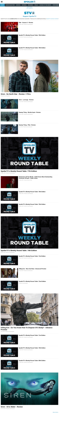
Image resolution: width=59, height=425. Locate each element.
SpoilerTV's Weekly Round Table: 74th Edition (19, 250)
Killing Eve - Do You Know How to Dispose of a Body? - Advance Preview (26, 329)
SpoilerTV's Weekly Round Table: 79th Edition (32, 35)
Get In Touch (29, 7)
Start (2, 5)
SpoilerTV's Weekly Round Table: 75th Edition (32, 204)
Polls (36, 5)
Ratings (24, 5)
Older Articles (55, 412)
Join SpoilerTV (30, 8)
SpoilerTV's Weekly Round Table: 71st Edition (32, 335)
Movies (18, 5)
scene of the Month (45, 5)
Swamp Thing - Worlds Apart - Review (30, 112)
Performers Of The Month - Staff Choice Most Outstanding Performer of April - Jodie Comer (35, 177)
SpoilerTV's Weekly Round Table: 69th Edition (32, 360)
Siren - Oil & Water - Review (12, 407)
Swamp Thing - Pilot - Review (27, 125)
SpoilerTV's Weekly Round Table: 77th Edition (19, 171)
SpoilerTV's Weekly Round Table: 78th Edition (32, 47)
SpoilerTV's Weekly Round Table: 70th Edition (32, 348)
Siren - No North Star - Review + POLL (16, 94)
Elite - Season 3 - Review (26, 22)
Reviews (30, 5)
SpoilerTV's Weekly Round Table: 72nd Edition (32, 281)
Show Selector (10, 5)
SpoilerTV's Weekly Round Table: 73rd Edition (32, 256)
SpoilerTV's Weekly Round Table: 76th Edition (32, 191)
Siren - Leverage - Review (26, 99)
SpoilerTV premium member (52, 18)
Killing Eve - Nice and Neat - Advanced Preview (32, 268)
